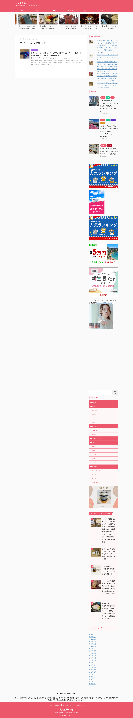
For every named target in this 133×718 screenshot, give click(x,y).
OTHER (100, 10)
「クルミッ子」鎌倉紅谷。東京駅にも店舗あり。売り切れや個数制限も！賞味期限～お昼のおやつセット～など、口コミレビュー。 (108, 588)
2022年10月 (92, 672)
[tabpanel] (25, 22)
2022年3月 (92, 679)
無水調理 (94, 410)
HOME (23, 10)
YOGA (94, 478)
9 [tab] (74, 32)
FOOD (54, 10)
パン (93, 418)
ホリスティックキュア (65, 58)
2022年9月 (92, 674)
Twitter (51, 705)
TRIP (85, 10)
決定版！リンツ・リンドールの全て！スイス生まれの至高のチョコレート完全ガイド (109, 151)
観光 (93, 450)
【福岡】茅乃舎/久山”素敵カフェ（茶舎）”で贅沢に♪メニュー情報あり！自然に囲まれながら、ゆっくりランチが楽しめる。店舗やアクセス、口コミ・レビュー (107, 66)
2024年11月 (92, 641)
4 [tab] (64, 32)
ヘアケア (56, 58)
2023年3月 (92, 660)
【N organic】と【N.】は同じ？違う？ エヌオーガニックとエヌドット (107, 57)
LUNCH (94, 430)
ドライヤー (50, 58)
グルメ (94, 454)
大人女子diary (22, 3)
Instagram (57, 705)
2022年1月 (92, 684)
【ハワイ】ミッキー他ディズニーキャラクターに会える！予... (66, 27)
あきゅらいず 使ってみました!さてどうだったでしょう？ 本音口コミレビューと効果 (107, 85)
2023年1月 (92, 665)
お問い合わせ (80, 705)
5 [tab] (66, 32)
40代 (42, 58)
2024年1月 (92, 648)
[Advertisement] (103, 360)
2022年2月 (92, 681)
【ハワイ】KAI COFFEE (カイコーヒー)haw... (107, 27)
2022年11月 (92, 670)
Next (115, 22)
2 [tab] (60, 32)
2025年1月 (92, 637)
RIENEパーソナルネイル (104, 303)
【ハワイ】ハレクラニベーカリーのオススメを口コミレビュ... (25, 27)
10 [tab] (76, 32)
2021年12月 (92, 686)
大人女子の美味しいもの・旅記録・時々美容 (66, 712)
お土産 (94, 462)
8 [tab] (72, 32)
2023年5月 (92, 658)
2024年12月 (92, 639)
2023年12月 (92, 651)
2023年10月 (92, 653)
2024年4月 (92, 646)
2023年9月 (92, 655)
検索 (115, 392)
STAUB (38, 10)
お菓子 (94, 422)
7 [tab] (70, 32)
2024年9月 (92, 644)
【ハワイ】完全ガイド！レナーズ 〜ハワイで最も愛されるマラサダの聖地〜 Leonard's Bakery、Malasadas (109, 131)
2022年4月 (92, 677)
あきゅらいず (69, 10)
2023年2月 (92, 662)
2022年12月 (92, 667)
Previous (17, 22)
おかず (94, 414)
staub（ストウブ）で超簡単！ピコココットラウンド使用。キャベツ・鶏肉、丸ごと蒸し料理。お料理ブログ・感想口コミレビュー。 (108, 611)
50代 (45, 58)
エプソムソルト (96, 470)
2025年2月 (92, 634)
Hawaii (94, 446)
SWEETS (94, 434)
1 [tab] (58, 32)
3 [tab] (62, 32)
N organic (95, 482)
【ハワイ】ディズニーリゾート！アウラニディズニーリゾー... (87, 27)
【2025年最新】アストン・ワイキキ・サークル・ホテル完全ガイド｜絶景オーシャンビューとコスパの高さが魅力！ (109, 106)
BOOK (94, 474)
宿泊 (93, 458)
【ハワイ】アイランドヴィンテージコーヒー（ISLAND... (46, 27)
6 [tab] (68, 32)
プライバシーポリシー (69, 705)
